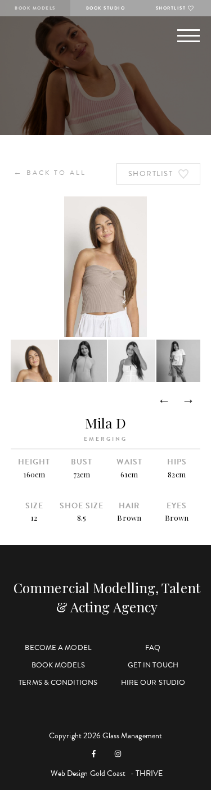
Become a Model (58, 647)
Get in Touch (153, 665)
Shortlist (171, 8)
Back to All (50, 172)
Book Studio (105, 8)
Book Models (35, 8)
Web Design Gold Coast (88, 773)
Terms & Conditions (58, 682)
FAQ (152, 647)
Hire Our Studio (153, 682)
